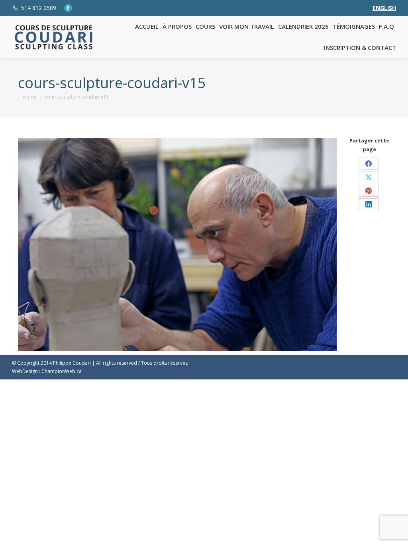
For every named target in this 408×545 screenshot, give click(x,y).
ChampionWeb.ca (61, 371)
